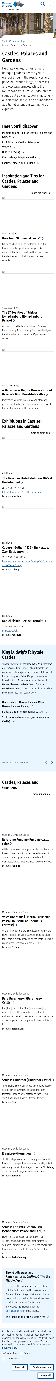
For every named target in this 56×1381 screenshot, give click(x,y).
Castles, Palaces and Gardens (16, 45)
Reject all (20, 1367)
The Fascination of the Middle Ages (27, 1316)
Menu (52, 6)
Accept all (46, 1375)
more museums (41, 794)
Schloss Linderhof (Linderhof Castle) (22, 711)
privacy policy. (9, 1347)
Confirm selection (42, 1367)
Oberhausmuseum (15, 1310)
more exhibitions (40, 433)
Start (4, 41)
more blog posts (40, 193)
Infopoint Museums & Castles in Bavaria (21, 492)
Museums (14, 41)
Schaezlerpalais (10, 630)
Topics (24, 41)
